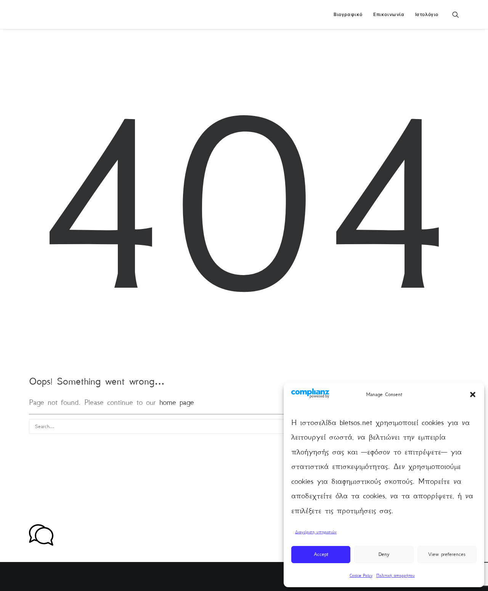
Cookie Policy (361, 575)
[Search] (244, 426)
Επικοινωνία (389, 14)
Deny (384, 554)
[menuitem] (348, 14)
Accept (321, 554)
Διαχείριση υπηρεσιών (316, 532)
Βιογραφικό (348, 14)
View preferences (447, 554)
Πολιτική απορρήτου (395, 575)
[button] (473, 394)
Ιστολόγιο (426, 14)
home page (176, 402)
